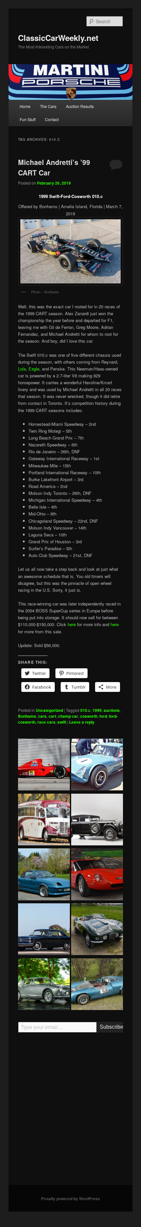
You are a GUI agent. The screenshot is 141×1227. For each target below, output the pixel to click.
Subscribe (111, 1027)
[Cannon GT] (97, 765)
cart (52, 716)
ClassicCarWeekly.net (58, 37)
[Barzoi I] (97, 875)
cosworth (88, 716)
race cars (46, 722)
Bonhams (27, 716)
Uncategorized (49, 710)
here (72, 624)
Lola (22, 369)
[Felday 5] (97, 985)
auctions (112, 710)
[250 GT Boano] (44, 985)
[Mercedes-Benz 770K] (97, 820)
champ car (68, 716)
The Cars (48, 106)
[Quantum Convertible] (44, 875)
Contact (52, 119)
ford (103, 716)
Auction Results (80, 106)
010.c (85, 710)
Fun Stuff (27, 119)
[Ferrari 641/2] (44, 765)
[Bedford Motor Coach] (44, 820)
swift (61, 722)
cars (42, 716)
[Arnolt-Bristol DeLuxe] (97, 930)
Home (25, 106)
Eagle (34, 369)
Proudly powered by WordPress (70, 1198)
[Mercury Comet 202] (44, 930)
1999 (97, 710)
